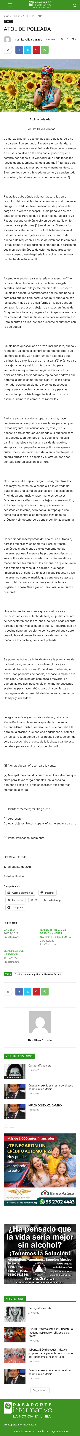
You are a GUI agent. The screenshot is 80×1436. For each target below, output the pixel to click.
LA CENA (9, 929)
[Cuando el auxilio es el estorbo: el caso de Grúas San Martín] (14, 1091)
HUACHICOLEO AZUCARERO (45, 1105)
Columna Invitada (13, 1077)
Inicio (6, 16)
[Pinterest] (36, 50)
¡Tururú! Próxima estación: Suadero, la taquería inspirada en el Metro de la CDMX (50, 1332)
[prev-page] (6, 1125)
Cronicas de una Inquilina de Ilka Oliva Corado (38, 974)
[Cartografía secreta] (14, 1071)
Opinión (16, 16)
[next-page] (12, 1125)
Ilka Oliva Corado (31, 39)
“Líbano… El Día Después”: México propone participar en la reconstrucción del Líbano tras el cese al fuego (51, 1353)
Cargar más (39, 1390)
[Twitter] (27, 50)
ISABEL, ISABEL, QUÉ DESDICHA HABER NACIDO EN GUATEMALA (55, 933)
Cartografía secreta (40, 1065)
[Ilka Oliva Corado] (9, 39)
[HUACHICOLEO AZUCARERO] (14, 1111)
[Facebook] (19, 50)
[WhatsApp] (45, 50)
